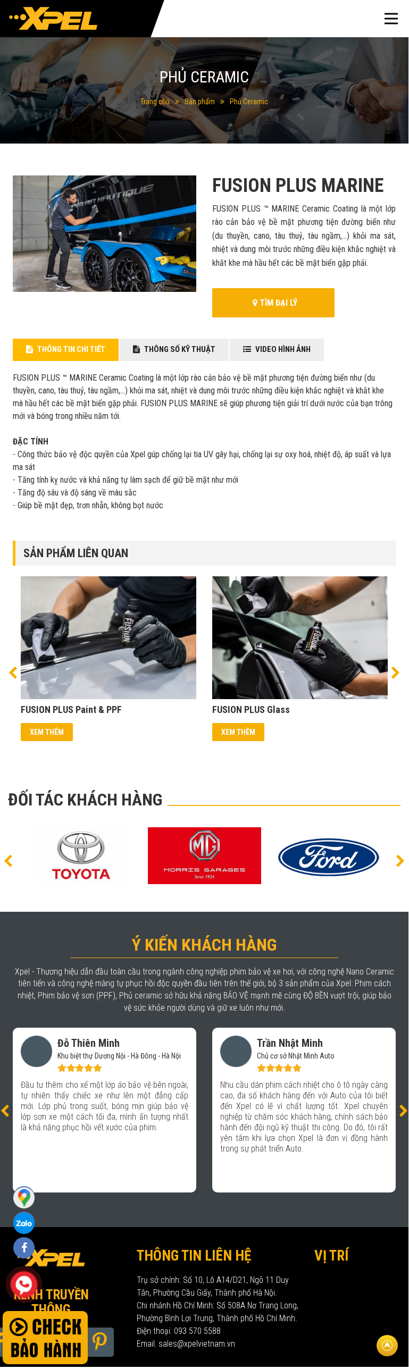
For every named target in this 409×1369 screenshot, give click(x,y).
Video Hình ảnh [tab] (282, 349)
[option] (108, 658)
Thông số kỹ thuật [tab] (179, 349)
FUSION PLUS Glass (251, 709)
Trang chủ (155, 101)
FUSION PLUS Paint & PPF (71, 709)
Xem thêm (47, 732)
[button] (12, 672)
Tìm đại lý (277, 303)
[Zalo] (24, 1196)
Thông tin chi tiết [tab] (70, 349)
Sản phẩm (200, 101)
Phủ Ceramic (249, 101)
